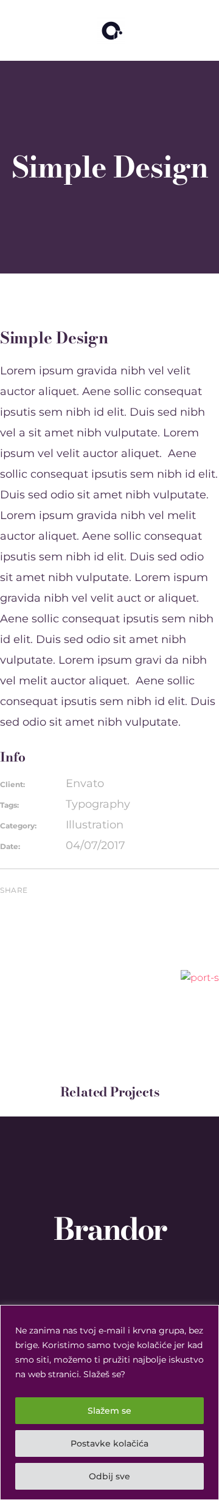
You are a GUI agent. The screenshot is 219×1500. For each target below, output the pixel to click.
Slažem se (109, 1410)
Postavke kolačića (109, 1443)
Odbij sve (109, 1476)
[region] (109, 1402)
